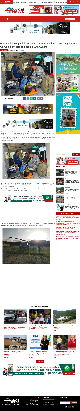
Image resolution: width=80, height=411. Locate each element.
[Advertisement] (40, 38)
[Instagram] (77, 1)
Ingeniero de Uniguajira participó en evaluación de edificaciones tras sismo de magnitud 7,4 (15, 353)
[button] (24, 98)
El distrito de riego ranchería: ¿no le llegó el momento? (36, 2)
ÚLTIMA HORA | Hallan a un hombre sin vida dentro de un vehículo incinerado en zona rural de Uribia (67, 217)
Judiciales (28, 19)
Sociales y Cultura (47, 19)
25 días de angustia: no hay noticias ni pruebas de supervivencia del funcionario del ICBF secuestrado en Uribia (64, 353)
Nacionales (36, 19)
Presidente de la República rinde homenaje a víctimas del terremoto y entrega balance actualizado (38, 327)
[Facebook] (70, 1)
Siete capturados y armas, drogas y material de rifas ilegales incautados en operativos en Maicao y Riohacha (67, 233)
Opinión (21, 19)
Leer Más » (6, 331)
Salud (56, 19)
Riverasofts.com (62, 409)
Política (14, 19)
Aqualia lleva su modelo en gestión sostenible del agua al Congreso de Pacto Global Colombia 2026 (40, 353)
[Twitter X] (73, 1)
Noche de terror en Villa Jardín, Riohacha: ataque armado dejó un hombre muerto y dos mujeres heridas (68, 238)
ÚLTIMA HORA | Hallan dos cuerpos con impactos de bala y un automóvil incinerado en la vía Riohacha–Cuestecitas (68, 223)
